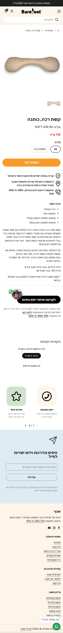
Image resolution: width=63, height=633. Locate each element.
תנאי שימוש (55, 611)
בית (59, 30)
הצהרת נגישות (53, 615)
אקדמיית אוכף (54, 574)
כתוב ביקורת (31, 355)
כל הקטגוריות (54, 559)
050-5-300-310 (35, 520)
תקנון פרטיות (54, 606)
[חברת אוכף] (31, 11)
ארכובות (56, 546)
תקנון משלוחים (53, 597)
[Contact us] (56, 626)
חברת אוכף (26, 628)
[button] (5, 11)
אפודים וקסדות (53, 555)
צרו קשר (56, 583)
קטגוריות (49, 30)
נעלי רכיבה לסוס (52, 551)
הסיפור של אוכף (53, 578)
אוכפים (57, 542)
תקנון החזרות (54, 602)
